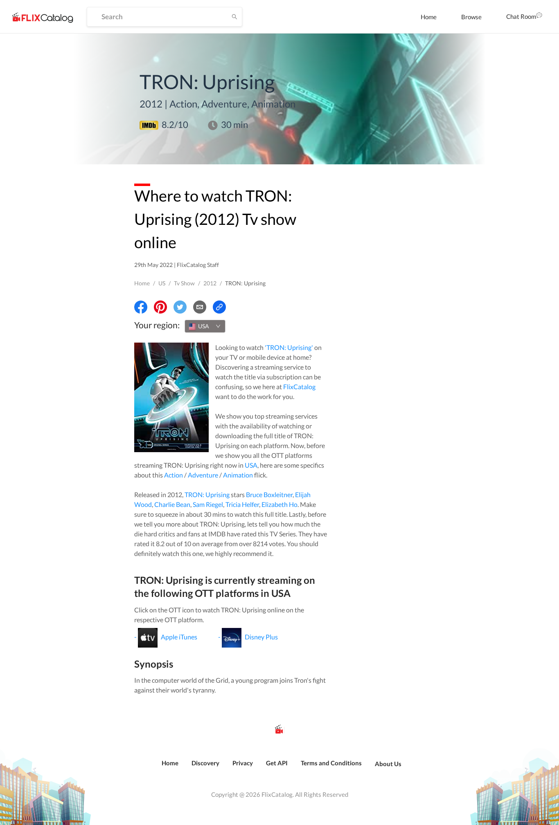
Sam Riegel (208, 504)
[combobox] (205, 326)
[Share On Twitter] (180, 307)
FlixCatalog (299, 386)
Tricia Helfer (242, 504)
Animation (238, 475)
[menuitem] (428, 16)
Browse (471, 16)
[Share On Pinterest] (160, 307)
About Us (388, 763)
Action (173, 475)
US (161, 283)
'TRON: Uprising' (289, 347)
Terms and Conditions (331, 763)
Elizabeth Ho (279, 504)
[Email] (199, 307)
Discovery (205, 763)
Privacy (242, 763)
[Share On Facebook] (140, 307)
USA (251, 465)
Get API (277, 763)
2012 (209, 283)
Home (429, 16)
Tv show (184, 283)
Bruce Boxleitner (269, 494)
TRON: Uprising (207, 494)
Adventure (203, 475)
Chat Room (521, 16)
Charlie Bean (172, 504)
